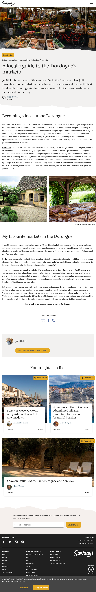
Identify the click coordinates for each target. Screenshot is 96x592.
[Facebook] (3, 542)
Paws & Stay (30, 572)
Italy (3, 563)
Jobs (28, 566)
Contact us (54, 554)
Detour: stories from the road (34, 555)
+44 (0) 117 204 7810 (86, 541)
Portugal (5, 566)
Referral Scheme (32, 575)
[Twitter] (10, 542)
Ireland (4, 560)
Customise (24, 588)
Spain (4, 569)
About (28, 560)
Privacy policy (55, 557)
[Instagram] (16, 542)
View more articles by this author (33, 350)
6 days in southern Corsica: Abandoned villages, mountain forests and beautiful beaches (71, 413)
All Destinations (7, 572)
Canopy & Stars (31, 569)
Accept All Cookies (41, 588)
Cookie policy (55, 560)
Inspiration (13, 60)
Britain (4, 554)
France (9, 99)
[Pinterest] (22, 542)
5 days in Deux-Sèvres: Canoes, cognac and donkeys (40, 481)
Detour (4, 60)
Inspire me (30, 563)
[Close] (92, 579)
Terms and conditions (58, 563)
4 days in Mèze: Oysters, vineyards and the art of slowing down (22, 414)
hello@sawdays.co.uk (86, 543)
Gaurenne (6, 147)
